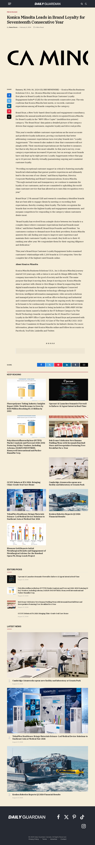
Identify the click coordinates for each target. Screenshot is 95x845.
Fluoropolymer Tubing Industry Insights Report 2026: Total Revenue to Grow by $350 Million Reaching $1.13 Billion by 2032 (26, 407)
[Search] (81, 3)
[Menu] (9, 3)
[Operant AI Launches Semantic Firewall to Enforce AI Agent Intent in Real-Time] (68, 390)
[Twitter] (9, 101)
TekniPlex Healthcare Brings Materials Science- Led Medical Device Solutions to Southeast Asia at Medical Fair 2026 (26, 516)
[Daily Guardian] (47, 4)
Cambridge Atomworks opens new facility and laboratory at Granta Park (66, 483)
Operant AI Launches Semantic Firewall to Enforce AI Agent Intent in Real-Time (68, 404)
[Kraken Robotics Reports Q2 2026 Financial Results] (68, 500)
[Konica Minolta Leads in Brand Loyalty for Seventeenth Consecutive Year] (47, 57)
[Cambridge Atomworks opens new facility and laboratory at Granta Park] (68, 468)
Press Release (12, 12)
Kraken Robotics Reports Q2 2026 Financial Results (64, 515)
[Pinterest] (9, 111)
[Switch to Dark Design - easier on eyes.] (85, 4)
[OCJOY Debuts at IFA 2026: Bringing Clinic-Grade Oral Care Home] (26, 468)
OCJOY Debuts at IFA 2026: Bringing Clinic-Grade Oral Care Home (23, 483)
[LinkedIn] (9, 106)
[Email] (9, 116)
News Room (13, 27)
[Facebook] (9, 95)
